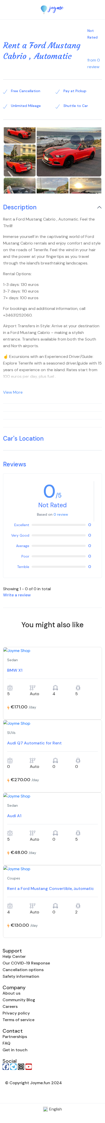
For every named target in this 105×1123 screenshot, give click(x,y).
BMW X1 (14, 670)
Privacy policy (16, 1013)
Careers (10, 1006)
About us (11, 993)
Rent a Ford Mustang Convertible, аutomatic (50, 888)
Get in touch (15, 1050)
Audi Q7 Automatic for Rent (34, 743)
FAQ (6, 1043)
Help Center (14, 956)
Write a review (17, 595)
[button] (85, 10)
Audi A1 (14, 815)
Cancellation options (23, 969)
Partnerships (15, 1036)
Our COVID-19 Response (26, 963)
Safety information (21, 976)
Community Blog (19, 1000)
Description (19, 207)
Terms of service (18, 1019)
